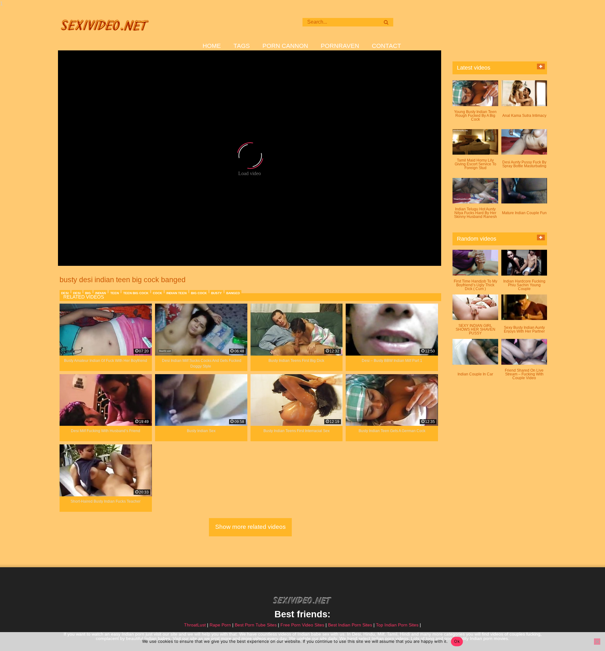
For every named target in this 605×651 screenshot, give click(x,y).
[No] (597, 641)
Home (212, 46)
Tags (241, 46)
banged (233, 293)
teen (114, 293)
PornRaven (340, 46)
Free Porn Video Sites (302, 624)
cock (157, 293)
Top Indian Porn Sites (397, 624)
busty (216, 293)
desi (65, 293)
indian (100, 293)
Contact (386, 46)
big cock (199, 293)
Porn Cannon (285, 46)
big (88, 293)
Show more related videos (250, 526)
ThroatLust (195, 624)
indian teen (176, 293)
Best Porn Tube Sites (256, 624)
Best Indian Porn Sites (350, 624)
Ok (457, 641)
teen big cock (135, 293)
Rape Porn (220, 624)
